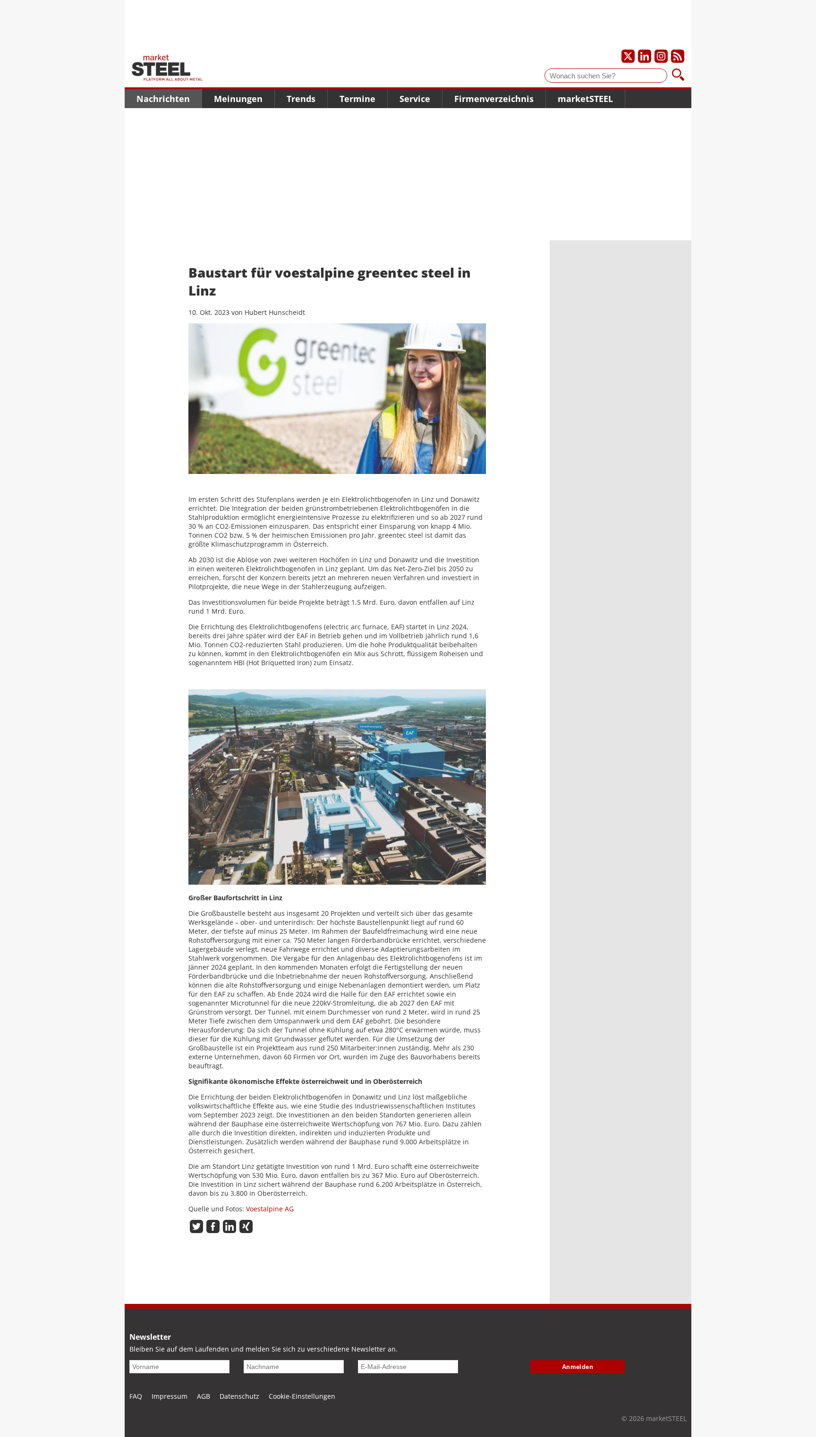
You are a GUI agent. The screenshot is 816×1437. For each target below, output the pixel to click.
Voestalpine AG (269, 1208)
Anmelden (578, 1366)
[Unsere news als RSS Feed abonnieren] (677, 56)
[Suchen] (678, 75)
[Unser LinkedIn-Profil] (644, 56)
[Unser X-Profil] (628, 56)
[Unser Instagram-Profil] (661, 56)
